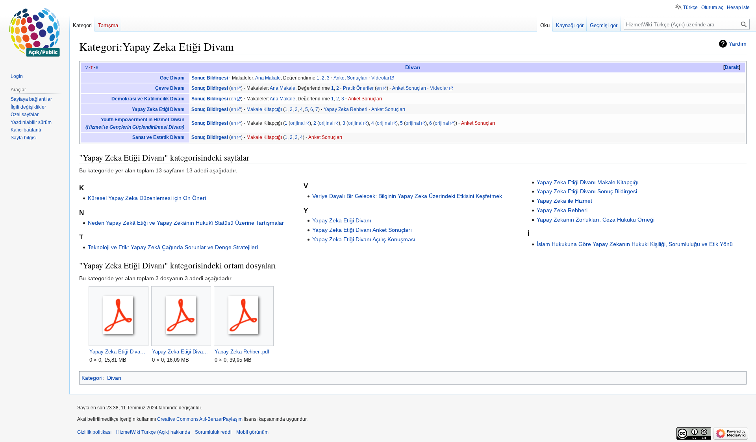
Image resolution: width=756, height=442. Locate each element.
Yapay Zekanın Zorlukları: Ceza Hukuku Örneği (595, 219)
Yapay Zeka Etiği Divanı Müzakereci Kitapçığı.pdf (118, 352)
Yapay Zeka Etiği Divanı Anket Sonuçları (362, 230)
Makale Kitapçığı (264, 109)
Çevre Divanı (169, 88)
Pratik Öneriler (358, 88)
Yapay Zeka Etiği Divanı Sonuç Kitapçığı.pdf (181, 352)
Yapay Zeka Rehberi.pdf (242, 352)
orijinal (297, 123)
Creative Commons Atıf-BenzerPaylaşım (200, 419)
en (233, 88)
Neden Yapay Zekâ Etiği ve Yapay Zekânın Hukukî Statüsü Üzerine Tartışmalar (186, 223)
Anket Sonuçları (350, 78)
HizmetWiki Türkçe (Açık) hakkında (153, 432)
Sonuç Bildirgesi (209, 78)
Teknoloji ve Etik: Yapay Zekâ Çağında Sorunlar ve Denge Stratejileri (173, 247)
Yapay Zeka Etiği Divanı (158, 109)
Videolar (380, 78)
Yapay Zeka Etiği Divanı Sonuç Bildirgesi (587, 191)
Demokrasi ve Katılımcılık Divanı (147, 99)
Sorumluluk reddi (213, 432)
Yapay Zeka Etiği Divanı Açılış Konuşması (363, 239)
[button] (731, 67)
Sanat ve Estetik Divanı (158, 137)
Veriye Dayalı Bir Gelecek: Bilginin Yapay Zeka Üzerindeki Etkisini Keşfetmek (407, 196)
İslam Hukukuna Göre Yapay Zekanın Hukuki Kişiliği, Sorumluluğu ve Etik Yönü (635, 244)
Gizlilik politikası (94, 432)
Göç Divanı (172, 78)
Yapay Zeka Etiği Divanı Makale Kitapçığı (588, 182)
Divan (413, 67)
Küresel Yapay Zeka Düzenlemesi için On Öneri (147, 198)
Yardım (738, 44)
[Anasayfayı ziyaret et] (34, 31)
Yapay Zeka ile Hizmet (564, 201)
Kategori (92, 378)
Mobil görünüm (252, 432)
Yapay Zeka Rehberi (345, 109)
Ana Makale (268, 78)
